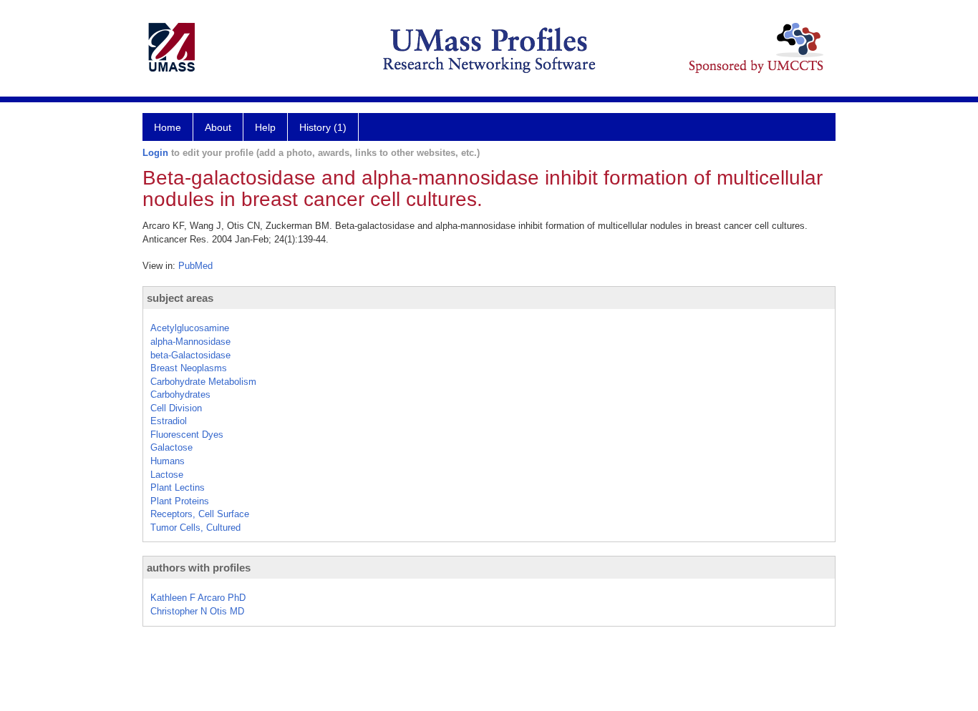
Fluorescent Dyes (186, 434)
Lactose (166, 474)
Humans (167, 461)
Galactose (171, 447)
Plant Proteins (179, 501)
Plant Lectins (177, 487)
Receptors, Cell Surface (199, 514)
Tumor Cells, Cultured (195, 527)
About (218, 127)
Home (167, 127)
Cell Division (176, 408)
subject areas (180, 298)
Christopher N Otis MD (197, 611)
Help (265, 127)
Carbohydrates (180, 394)
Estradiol (168, 421)
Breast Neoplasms (188, 368)
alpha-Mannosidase (190, 341)
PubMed (195, 265)
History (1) (323, 127)
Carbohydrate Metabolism (203, 381)
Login (155, 152)
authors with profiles (199, 568)
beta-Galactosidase (190, 355)
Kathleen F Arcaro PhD (198, 597)
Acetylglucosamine (189, 328)
